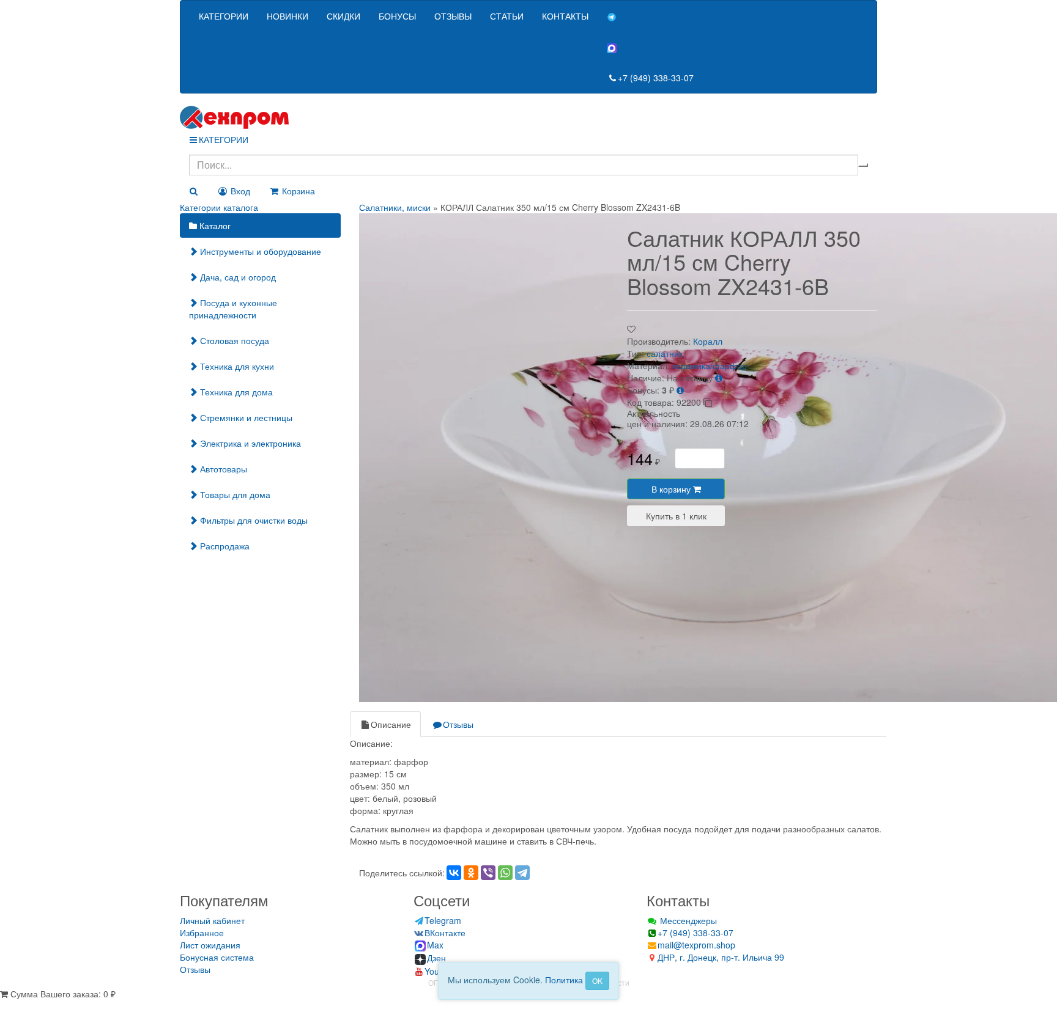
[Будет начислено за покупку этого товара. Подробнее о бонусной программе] (680, 390)
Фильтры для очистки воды (253, 520)
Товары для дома (234, 494)
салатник (665, 353)
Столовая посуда (233, 340)
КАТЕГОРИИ (223, 16)
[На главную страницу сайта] (528, 117)
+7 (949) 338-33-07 (656, 78)
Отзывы (458, 724)
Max (435, 945)
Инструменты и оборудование (259, 251)
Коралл (707, 341)
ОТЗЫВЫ (453, 16)
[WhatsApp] (505, 872)
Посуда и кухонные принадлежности (233, 308)
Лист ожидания (210, 945)
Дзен (436, 958)
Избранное (202, 932)
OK (597, 980)
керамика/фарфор (709, 365)
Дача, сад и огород (237, 277)
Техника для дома (235, 392)
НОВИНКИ (287, 16)
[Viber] (488, 872)
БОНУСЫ (397, 16)
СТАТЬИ (507, 16)
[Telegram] (522, 872)
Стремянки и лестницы (245, 417)
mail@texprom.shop (696, 945)
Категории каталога (219, 207)
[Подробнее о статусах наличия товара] (718, 378)
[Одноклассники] (471, 872)
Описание (391, 724)
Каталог (214, 225)
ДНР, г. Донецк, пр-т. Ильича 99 (721, 957)
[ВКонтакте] (454, 872)
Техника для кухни (236, 366)
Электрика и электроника (249, 443)
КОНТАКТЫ (565, 16)
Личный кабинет (212, 920)
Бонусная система (217, 957)
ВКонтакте (445, 932)
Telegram (443, 920)
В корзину (672, 489)
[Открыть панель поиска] (193, 190)
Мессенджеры (687, 920)
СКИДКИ (343, 16)
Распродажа (224, 546)
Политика (564, 980)
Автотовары (222, 469)
